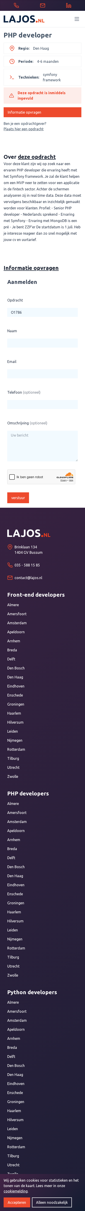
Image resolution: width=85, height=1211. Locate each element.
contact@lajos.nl (28, 578)
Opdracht (15, 300)
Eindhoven (15, 686)
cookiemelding (16, 1191)
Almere (13, 605)
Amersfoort (17, 614)
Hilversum (15, 722)
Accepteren (17, 1202)
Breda (12, 650)
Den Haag (15, 677)
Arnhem (13, 641)
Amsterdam (17, 623)
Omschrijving (27, 423)
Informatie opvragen (24, 112)
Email (11, 362)
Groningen (15, 704)
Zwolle (12, 776)
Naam (12, 331)
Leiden (12, 731)
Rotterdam (16, 749)
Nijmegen (14, 740)
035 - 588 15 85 (27, 565)
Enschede (15, 695)
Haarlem (14, 713)
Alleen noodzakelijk (52, 1202)
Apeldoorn (16, 632)
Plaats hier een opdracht (24, 129)
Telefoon (24, 392)
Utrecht (13, 767)
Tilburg (13, 758)
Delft (11, 659)
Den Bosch (16, 668)
